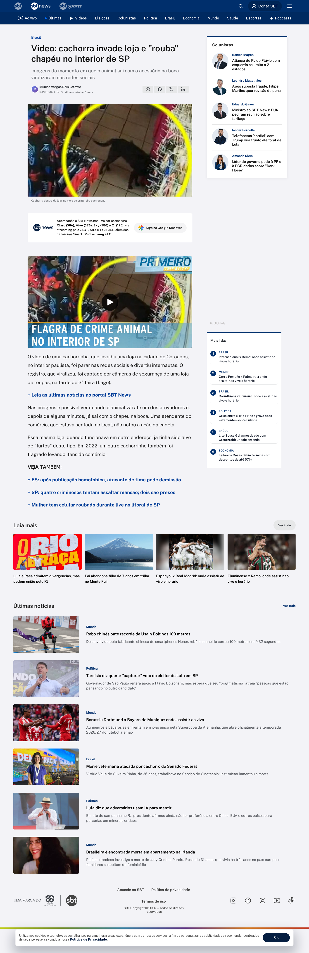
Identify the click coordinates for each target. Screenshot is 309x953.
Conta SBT (268, 6)
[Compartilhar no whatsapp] (148, 89)
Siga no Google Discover (164, 228)
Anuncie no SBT (130, 890)
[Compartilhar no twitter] (171, 89)
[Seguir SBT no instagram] (233, 900)
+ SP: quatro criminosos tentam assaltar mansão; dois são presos (101, 492)
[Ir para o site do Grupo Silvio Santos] (37, 900)
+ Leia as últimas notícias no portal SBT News (79, 395)
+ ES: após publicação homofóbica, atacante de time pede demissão (104, 479)
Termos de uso (153, 901)
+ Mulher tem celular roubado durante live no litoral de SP (94, 505)
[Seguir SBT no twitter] (262, 900)
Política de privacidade (170, 890)
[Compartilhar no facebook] (159, 89)
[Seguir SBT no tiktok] (291, 900)
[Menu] (290, 6)
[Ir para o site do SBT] (71, 900)
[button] (47, 565)
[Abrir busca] (240, 6)
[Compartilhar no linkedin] (183, 89)
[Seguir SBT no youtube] (276, 900)
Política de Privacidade (88, 939)
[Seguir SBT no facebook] (248, 900)
